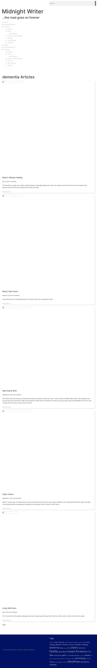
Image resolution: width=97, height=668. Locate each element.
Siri (92, 655)
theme (51, 662)
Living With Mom (9, 608)
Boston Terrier (62, 645)
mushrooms (57, 655)
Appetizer (76, 642)
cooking (85, 645)
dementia (54, 647)
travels (56, 662)
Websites (60, 662)
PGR (68, 655)
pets (64, 655)
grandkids (62, 652)
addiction (51, 642)
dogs (61, 648)
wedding (65, 662)
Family (10, 29)
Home (6, 22)
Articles (6, 27)
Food (9, 31)
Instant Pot (73, 651)
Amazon (61, 642)
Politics (10, 38)
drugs (65, 648)
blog (87, 642)
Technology (12, 40)
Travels (10, 43)
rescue (76, 655)
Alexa (56, 642)
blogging (52, 645)
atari (80, 642)
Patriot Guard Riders (15, 36)
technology (80, 658)
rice (80, 655)
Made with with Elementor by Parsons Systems (17, 653)
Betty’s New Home (10, 291)
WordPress (74, 661)
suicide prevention (60, 658)
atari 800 (83, 642)
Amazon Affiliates (69, 642)
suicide (54, 658)
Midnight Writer (22, 11)
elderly (74, 647)
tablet (73, 658)
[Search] (95, 3)
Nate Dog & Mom (9, 391)
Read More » (6, 192)
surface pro (68, 658)
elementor (82, 648)
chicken (78, 645)
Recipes (14, 33)
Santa (82, 655)
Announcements (9, 24)
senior (87, 655)
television (88, 658)
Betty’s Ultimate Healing (12, 177)
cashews (71, 645)
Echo (68, 648)
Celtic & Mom (8, 494)
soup (50, 658)
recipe (71, 655)
